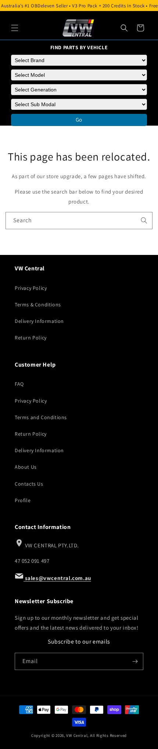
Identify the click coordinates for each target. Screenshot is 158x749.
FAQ (19, 384)
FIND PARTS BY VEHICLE (79, 47)
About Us (26, 467)
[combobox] (79, 220)
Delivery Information (39, 321)
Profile (22, 500)
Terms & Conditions (38, 304)
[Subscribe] (135, 661)
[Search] (124, 28)
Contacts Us (29, 483)
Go (79, 119)
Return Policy (31, 337)
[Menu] (15, 28)
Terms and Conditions (41, 417)
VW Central (76, 735)
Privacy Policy (31, 288)
